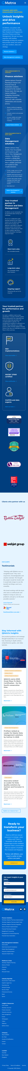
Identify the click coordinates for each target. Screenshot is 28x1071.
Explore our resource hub (10, 811)
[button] (13, 124)
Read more (7, 700)
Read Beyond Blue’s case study (11, 612)
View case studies (10, 355)
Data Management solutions (12, 57)
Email (5, 887)
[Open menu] (24, 3)
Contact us (13, 863)
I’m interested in (8, 894)
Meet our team (9, 406)
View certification (10, 381)
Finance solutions (9, 51)
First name (6, 881)
